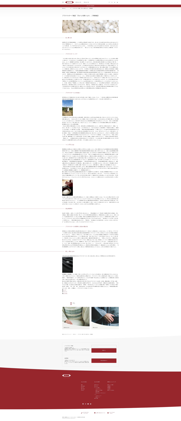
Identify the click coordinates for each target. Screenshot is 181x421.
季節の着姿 (83, 386)
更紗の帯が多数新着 (90, 5)
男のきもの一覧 (86, 2)
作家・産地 (96, 398)
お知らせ (82, 390)
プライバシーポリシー (73, 417)
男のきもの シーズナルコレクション (100, 394)
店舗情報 (108, 386)
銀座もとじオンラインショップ (66, 334)
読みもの (74, 334)
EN (109, 2)
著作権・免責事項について (66, 417)
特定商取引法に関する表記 (81, 417)
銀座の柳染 (97, 391)
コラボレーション (99, 395)
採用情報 (108, 387)
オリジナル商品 (96, 387)
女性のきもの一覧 (78, 2)
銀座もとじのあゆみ (110, 390)
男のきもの (96, 386)
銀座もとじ (69, 2)
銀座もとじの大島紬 (99, 390)
